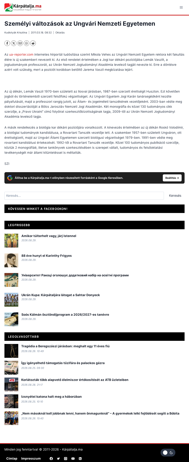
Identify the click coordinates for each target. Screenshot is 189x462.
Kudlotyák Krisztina (15, 32)
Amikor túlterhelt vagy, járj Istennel (48, 236)
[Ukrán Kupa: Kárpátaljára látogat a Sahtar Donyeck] (11, 300)
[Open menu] (181, 7)
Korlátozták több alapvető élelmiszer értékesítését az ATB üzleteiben (74, 380)
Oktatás (60, 32)
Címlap (11, 458)
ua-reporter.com (21, 54)
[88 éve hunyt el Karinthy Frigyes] (11, 260)
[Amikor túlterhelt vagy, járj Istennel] (11, 241)
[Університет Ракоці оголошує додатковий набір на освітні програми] (11, 280)
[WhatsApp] (26, 43)
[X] (13, 43)
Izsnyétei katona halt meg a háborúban (51, 396)
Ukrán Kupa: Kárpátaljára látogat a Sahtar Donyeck (60, 295)
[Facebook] (7, 43)
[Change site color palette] (168, 452)
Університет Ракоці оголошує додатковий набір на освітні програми (75, 275)
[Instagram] (66, 459)
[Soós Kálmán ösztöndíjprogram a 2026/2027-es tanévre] (11, 319)
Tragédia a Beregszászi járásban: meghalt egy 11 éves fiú (65, 346)
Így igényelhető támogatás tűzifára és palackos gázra (63, 363)
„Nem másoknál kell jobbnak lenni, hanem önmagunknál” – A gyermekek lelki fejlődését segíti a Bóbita (100, 413)
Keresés (175, 195)
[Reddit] (33, 43)
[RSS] (80, 459)
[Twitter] (58, 459)
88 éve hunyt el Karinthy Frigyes (46, 256)
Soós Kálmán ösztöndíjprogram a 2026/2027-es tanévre (65, 314)
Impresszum (31, 458)
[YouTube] (73, 459)
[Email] (20, 43)
